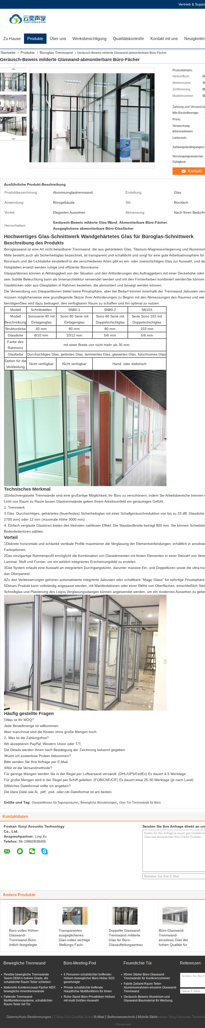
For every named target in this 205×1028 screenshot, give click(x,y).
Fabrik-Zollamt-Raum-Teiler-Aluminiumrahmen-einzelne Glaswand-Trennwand (150, 987)
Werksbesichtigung (89, 39)
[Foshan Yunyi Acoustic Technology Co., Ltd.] (29, 19)
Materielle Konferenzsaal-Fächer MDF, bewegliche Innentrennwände (30, 989)
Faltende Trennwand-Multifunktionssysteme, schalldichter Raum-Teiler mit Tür (28, 1000)
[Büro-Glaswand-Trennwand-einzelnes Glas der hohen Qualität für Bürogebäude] (175, 915)
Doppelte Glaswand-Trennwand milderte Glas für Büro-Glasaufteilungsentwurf (125, 937)
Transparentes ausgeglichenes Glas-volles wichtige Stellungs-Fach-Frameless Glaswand (74, 942)
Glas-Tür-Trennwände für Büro (140, 802)
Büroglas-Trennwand (56, 53)
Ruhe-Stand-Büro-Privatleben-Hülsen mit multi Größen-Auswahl (89, 998)
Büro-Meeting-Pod (80, 963)
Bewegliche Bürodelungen (98, 802)
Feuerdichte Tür (138, 963)
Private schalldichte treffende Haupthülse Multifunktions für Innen (88, 989)
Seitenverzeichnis (121, 1017)
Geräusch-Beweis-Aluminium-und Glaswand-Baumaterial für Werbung (148, 998)
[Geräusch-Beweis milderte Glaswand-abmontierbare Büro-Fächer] (13, 82)
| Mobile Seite (147, 1017)
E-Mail (99, 1017)
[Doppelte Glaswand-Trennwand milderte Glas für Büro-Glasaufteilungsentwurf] (125, 915)
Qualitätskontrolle (128, 39)
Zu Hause (12, 39)
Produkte (35, 39)
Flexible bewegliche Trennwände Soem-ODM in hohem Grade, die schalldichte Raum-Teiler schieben (27, 978)
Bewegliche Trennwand (25, 963)
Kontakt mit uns (164, 39)
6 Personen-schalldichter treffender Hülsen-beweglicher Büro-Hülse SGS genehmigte (89, 978)
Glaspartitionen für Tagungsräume (55, 802)
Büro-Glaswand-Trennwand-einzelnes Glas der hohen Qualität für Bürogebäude (173, 939)
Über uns (58, 39)
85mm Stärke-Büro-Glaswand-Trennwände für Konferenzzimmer (147, 976)
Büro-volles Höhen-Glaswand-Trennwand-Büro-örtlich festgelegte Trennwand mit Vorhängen (24, 942)
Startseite (8, 53)
